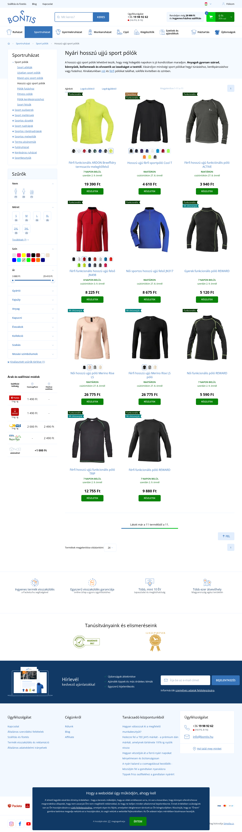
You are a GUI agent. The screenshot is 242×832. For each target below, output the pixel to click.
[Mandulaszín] (100, 367)
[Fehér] (79, 151)
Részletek (92, 191)
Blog (34, 3)
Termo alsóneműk (25, 141)
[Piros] (84, 151)
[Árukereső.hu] (86, 641)
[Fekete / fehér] (73, 259)
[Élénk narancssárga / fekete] (110, 259)
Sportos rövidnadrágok (28, 131)
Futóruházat (22, 147)
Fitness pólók (25, 94)
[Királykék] (100, 151)
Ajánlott (69, 88)
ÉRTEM (138, 821)
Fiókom (230, 3)
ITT (109, 821)
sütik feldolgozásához (81, 807)
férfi (111, 71)
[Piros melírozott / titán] (94, 259)
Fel (227, 536)
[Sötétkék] (89, 151)
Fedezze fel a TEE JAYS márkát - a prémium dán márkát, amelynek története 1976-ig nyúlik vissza (150, 742)
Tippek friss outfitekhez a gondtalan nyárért (148, 774)
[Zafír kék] (157, 151)
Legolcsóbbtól (87, 88)
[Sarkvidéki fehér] (152, 151)
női (103, 71)
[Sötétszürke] (105, 151)
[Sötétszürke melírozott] (94, 367)
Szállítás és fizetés (17, 3)
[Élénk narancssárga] (144, 157)
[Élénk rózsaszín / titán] (105, 265)
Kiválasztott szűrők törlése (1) (27, 361)
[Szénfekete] (155, 157)
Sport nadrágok (24, 126)
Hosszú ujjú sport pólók (31, 83)
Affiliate (69, 737)
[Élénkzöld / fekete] (79, 265)
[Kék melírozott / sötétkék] (89, 265)
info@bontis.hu (203, 737)
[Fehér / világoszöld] (100, 259)
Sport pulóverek (24, 110)
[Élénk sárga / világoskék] (84, 265)
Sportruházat (23, 43)
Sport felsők (24, 104)
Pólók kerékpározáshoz (30, 99)
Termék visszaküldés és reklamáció (28, 742)
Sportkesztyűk (23, 157)
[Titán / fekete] (94, 265)
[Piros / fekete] (84, 259)
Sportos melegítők (25, 136)
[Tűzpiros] (163, 151)
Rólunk (69, 726)
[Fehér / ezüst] (79, 259)
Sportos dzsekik (24, 120)
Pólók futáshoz (25, 88)
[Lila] (141, 151)
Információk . (188, 690)
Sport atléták (24, 67)
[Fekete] (73, 151)
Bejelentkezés (225, 680)
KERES (101, 17)
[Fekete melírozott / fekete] (100, 265)
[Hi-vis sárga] (110, 151)
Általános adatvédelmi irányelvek (27, 747)
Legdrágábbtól (109, 88)
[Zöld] (94, 151)
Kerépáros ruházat (26, 152)
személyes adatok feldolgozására (194, 690)
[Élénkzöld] (168, 151)
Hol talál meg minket (209, 748)
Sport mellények (24, 115)
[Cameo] (89, 367)
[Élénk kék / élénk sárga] (105, 259)
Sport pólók (42, 43)
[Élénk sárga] (149, 157)
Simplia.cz (229, 823)
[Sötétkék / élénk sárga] (89, 259)
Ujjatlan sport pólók (28, 72)
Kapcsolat (48, 3)
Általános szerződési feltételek (26, 731)
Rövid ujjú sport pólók (30, 78)
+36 (138, 17)
